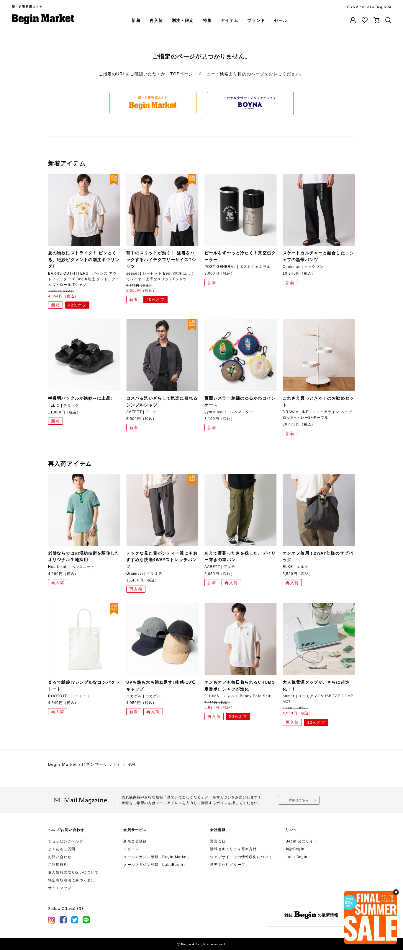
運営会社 (218, 841)
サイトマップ (59, 888)
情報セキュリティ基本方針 (233, 849)
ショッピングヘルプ (65, 841)
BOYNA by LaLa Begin (365, 7)
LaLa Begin (297, 857)
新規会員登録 (135, 841)
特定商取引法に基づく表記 (71, 880)
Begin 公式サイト (301, 841)
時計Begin (295, 849)
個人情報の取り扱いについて (73, 872)
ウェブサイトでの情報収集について (241, 857)
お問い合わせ (59, 857)
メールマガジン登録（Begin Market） (157, 857)
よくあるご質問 (61, 849)
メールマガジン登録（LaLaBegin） (155, 865)
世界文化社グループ (227, 865)
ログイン (131, 849)
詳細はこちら (299, 800)
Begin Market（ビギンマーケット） (85, 764)
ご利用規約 (58, 865)
